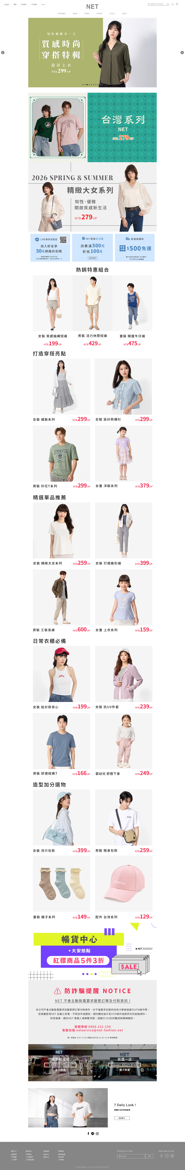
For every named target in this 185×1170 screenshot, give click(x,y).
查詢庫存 (24, 4)
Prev (2, 52)
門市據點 (34, 4)
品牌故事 (14, 1154)
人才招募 (14, 1159)
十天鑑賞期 (29, 1157)
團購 (15, 4)
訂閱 (149, 1156)
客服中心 (46, 1157)
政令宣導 (61, 1157)
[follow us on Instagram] (166, 1156)
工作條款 (61, 1159)
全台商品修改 (30, 1159)
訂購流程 (28, 1154)
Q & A (43, 4)
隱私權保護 (61, 1154)
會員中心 (46, 1154)
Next (182, 52)
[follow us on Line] (171, 1156)
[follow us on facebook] (160, 1156)
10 (102, 84)
